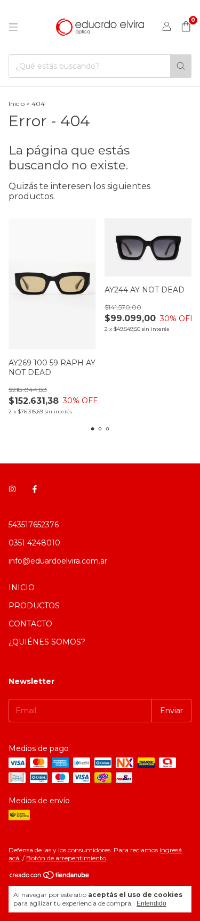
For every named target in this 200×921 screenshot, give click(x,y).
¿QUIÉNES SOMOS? (47, 642)
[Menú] (13, 27)
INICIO (22, 587)
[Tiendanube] (50, 877)
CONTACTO (30, 624)
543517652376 (34, 524)
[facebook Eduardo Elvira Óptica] (34, 489)
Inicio (17, 104)
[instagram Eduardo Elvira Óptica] (12, 489)
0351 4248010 (34, 543)
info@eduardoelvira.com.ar (58, 561)
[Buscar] (180, 66)
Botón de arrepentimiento (66, 858)
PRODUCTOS (34, 605)
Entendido (151, 903)
